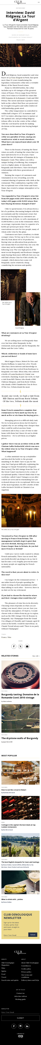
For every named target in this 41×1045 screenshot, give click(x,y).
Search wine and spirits (9, 980)
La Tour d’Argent (16, 77)
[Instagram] (20, 1026)
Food (3, 974)
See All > (36, 656)
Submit (32, 935)
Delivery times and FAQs (30, 980)
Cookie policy (26, 969)
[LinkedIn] (27, 1026)
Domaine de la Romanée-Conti (18, 98)
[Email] (27, 646)
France (4, 637)
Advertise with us (20, 996)
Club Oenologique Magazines (7, 964)
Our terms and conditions (26, 976)
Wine (9, 637)
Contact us (20, 993)
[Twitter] (20, 646)
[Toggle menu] (38, 2)
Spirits (3, 971)
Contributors (26, 966)
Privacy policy (26, 972)
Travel (3, 977)
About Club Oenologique (30, 963)
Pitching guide (20, 999)
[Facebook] (13, 646)
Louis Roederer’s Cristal (20, 374)
